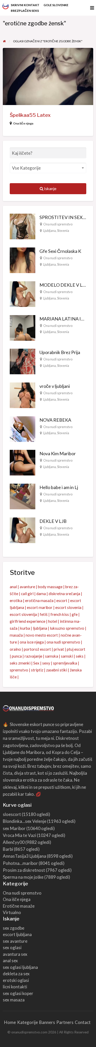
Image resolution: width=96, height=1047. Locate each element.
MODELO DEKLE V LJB (63, 285)
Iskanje (49, 188)
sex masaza (14, 1000)
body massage (50, 586)
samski (67, 656)
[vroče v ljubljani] (22, 395)
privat (59, 649)
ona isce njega (32, 642)
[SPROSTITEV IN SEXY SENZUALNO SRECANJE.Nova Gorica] (22, 226)
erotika (16, 600)
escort (61, 600)
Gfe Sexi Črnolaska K (60, 251)
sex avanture (15, 941)
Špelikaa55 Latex (30, 115)
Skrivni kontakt (25, 5)
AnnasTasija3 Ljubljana (24, 856)
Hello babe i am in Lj (58, 487)
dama (41, 593)
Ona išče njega (23, 123)
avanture (27, 586)
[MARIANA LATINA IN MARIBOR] (22, 327)
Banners (47, 1022)
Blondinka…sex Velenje (24, 821)
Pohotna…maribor (20, 863)
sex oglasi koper (18, 993)
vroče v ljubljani (54, 386)
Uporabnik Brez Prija (59, 352)
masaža (16, 635)
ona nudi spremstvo (63, 642)
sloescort (12, 814)
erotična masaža (39, 600)
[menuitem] (25, 5)
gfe (75, 614)
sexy (46, 663)
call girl (27, 593)
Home (10, 1022)
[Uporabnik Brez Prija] (22, 361)
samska (51, 656)
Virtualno (12, 912)
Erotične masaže (19, 906)
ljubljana (40, 628)
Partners (64, 1022)
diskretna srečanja (64, 593)
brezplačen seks (25, 11)
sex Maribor (14, 828)
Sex (36, 663)
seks (79, 656)
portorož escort (37, 649)
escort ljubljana (17, 934)
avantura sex (15, 954)
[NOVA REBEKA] (22, 428)
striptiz (37, 670)
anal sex (10, 960)
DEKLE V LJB (53, 521)
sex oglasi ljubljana (20, 967)
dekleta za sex (16, 973)
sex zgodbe (13, 928)
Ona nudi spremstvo (57, 224)
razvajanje (33, 656)
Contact (83, 1022)
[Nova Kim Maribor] (22, 462)
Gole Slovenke (56, 5)
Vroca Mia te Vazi (19, 835)
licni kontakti (15, 986)
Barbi (8, 849)
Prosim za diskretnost (24, 870)
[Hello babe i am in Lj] (22, 496)
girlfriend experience (27, 621)
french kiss (59, 614)
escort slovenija (23, 614)
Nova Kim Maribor (57, 453)
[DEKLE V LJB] (22, 529)
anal (13, 586)
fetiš (44, 614)
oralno (15, 649)
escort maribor (39, 607)
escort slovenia (68, 607)
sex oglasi (12, 947)
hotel (52, 621)
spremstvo (19, 670)
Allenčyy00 (14, 842)
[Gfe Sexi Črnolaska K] (22, 260)
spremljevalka (65, 663)
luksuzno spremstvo (67, 628)
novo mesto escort (42, 635)
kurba (25, 628)
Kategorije (27, 1022)
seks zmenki (20, 663)
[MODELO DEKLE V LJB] (22, 293)
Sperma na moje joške (23, 877)
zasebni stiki (56, 670)
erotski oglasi (16, 980)
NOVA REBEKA (55, 420)
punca (17, 656)
